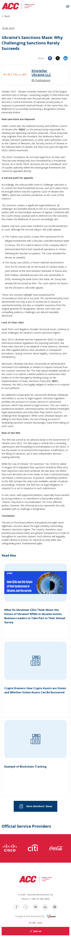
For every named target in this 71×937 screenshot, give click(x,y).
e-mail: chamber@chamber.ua (35, 894)
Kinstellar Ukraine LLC (41, 73)
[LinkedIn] (65, 58)
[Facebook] (50, 58)
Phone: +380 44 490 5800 (35, 898)
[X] (58, 58)
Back (7, 16)
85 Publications (41, 80)
